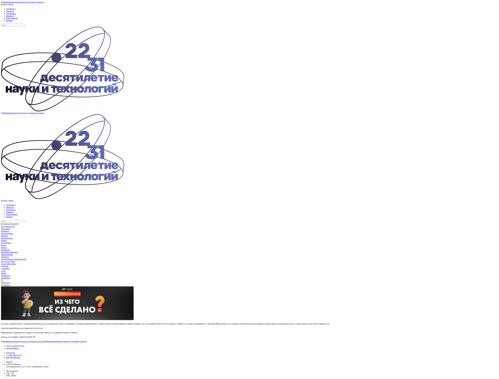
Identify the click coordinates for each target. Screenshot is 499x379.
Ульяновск (5, 275)
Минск (4, 247)
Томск (3, 273)
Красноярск (6, 243)
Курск (3, 245)
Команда (10, 16)
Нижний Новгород (9, 252)
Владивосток (7, 226)
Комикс (9, 20)
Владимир (5, 229)
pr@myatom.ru (12, 348)
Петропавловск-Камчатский (13, 259)
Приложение (12, 18)
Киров (4, 240)
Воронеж (5, 231)
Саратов (4, 266)
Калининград (7, 238)
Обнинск (5, 257)
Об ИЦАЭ (10, 9)
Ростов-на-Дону (8, 261)
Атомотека (11, 13)
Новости (10, 11)
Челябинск (6, 278)
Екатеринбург (7, 233)
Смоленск (5, 268)
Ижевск (4, 236)
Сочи (3, 271)
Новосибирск (7, 254)
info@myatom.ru (13, 357)
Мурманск (5, 250)
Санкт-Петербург (8, 264)
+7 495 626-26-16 (13, 355)
